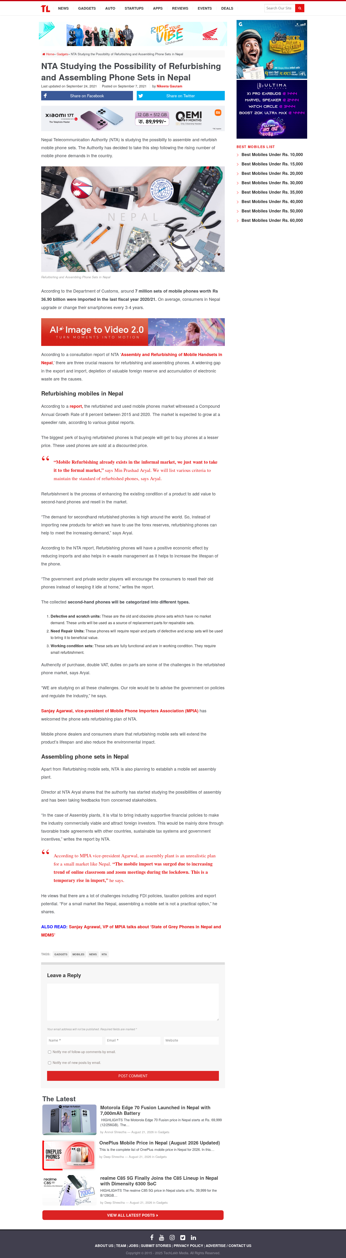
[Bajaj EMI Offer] (272, 77)
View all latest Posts (132, 1215)
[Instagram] (172, 1237)
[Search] (299, 8)
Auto (110, 8)
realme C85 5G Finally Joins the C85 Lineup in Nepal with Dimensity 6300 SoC (159, 1180)
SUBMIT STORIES (156, 1245)
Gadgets (87, 8)
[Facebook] (151, 1237)
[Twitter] (182, 1237)
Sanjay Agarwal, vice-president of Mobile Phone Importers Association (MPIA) (119, 711)
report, (76, 406)
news (93, 954)
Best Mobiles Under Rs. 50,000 (271, 211)
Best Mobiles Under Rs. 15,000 (271, 164)
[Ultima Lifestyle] (272, 137)
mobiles (78, 954)
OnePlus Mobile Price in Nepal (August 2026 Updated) (159, 1142)
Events (205, 8)
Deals (227, 8)
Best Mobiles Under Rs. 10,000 (271, 154)
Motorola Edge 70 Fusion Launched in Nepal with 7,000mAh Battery (155, 1110)
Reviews (180, 8)
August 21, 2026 (142, 1132)
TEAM (121, 1245)
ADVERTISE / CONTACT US (228, 1245)
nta (104, 954)
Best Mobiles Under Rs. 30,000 (271, 183)
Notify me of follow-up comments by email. (84, 1051)
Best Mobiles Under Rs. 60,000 (271, 220)
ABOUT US (104, 1245)
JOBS (133, 1245)
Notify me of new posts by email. (77, 1062)
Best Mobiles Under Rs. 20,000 (271, 173)
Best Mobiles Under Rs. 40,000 (271, 201)
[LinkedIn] (193, 1237)
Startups (134, 8)
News (63, 8)
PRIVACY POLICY (188, 1245)
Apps (158, 8)
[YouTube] (161, 1237)
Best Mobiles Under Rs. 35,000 (271, 192)
